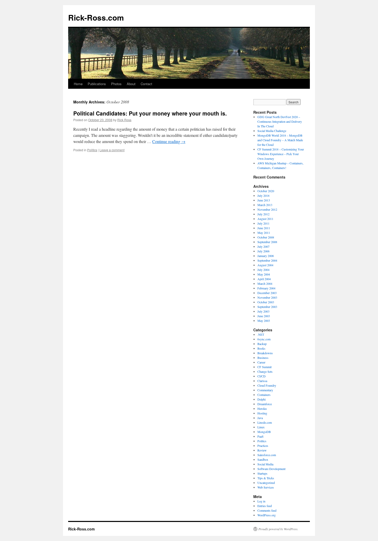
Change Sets (265, 371)
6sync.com (264, 339)
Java (260, 418)
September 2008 (267, 242)
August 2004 (265, 265)
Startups (262, 473)
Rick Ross (124, 120)
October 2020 (265, 191)
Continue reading (168, 141)
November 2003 (267, 297)
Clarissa (262, 381)
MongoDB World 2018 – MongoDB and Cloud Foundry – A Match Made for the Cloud (280, 140)
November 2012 (267, 209)
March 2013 (264, 205)
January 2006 (265, 256)
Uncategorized (266, 483)
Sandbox (262, 459)
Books (261, 348)
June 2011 (263, 228)
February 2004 (266, 288)
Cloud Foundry (266, 385)
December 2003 (267, 293)
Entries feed (264, 506)
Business (262, 358)
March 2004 (264, 283)
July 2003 (263, 311)
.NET (260, 334)
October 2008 (265, 237)
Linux (261, 427)
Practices (262, 446)
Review (262, 450)
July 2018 (263, 195)
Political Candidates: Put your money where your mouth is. (150, 113)
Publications (97, 83)
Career (261, 362)
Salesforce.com (266, 455)
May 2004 (263, 274)
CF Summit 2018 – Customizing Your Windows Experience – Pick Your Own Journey (280, 154)
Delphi (261, 399)
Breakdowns (265, 353)
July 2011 (263, 223)
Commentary (265, 390)
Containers (264, 395)
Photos (116, 83)
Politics (92, 150)
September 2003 (267, 307)
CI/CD (261, 376)
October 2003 (265, 302)
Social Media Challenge (271, 131)
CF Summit (264, 367)
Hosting (262, 413)
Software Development (271, 469)
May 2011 (263, 232)
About (131, 83)
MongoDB (264, 432)
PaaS (260, 436)
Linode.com (264, 422)
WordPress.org (266, 515)
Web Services (265, 487)
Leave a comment (112, 150)
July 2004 (263, 270)
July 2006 (263, 251)
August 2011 (265, 219)
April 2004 (264, 279)
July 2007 (263, 246)
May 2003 (263, 320)
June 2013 (263, 200)
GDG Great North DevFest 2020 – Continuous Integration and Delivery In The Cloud (279, 121)
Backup (262, 344)
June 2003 (263, 316)
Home (78, 83)
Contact (146, 83)
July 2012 (263, 214)
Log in (261, 501)
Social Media (265, 464)
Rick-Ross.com (96, 17)
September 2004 (267, 260)
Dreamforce (264, 404)
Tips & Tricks (265, 478)
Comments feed (266, 510)
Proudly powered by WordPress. (278, 529)
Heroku (262, 408)
